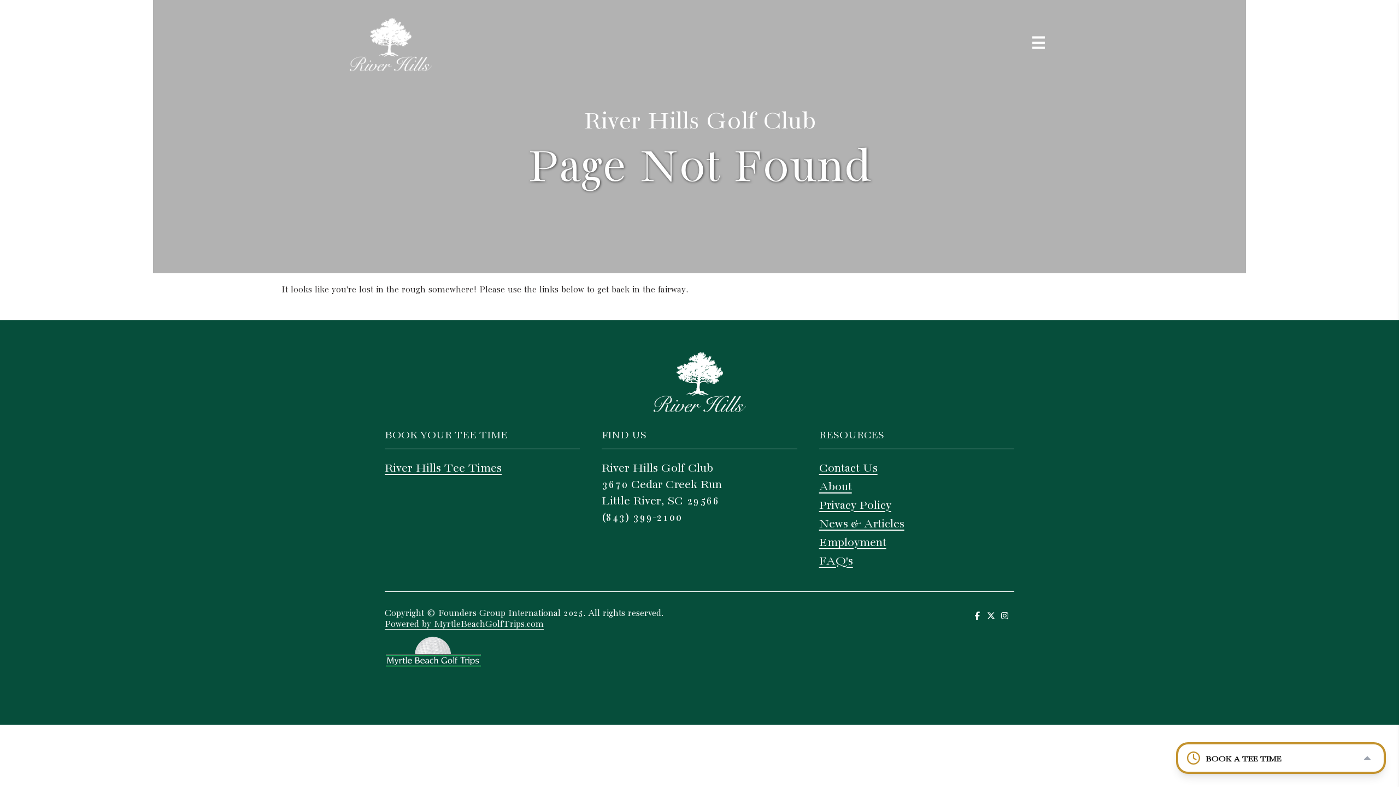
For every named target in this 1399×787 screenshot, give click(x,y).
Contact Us (848, 468)
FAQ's (836, 561)
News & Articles (861, 524)
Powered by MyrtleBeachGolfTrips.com (464, 624)
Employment (852, 542)
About (835, 487)
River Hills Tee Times (443, 468)
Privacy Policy (855, 505)
